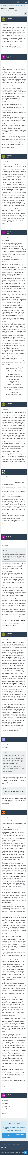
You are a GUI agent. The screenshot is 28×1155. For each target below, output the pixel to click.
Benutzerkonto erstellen (20, 1135)
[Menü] (26, 2)
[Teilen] (25, 13)
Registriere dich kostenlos (13, 1128)
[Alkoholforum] (3, 2)
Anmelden (8, 1135)
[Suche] (18, 2)
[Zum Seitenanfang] (25, 1152)
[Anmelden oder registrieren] (22, 2)
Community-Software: (9, 1152)
